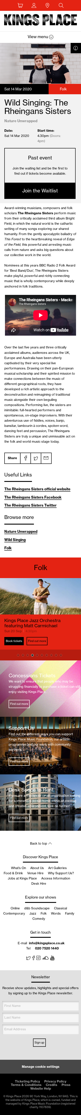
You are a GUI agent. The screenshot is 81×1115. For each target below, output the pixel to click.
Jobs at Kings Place (22, 878)
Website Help (40, 1088)
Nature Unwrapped (20, 531)
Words (56, 913)
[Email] (46, 458)
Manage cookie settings (40, 1067)
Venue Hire (35, 873)
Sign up (39, 1042)
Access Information (55, 878)
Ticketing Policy (27, 1081)
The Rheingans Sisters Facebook (33, 497)
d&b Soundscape (37, 908)
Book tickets (14, 641)
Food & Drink (13, 873)
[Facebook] (25, 458)
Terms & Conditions (26, 1085)
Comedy (38, 919)
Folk (8, 548)
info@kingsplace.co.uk (47, 943)
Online (15, 908)
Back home (40, 20)
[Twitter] (35, 458)
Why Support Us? (61, 873)
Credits (51, 1085)
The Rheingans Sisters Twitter (30, 505)
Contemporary (14, 913)
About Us (37, 868)
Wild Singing (15, 539)
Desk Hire (38, 883)
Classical (60, 908)
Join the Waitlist (40, 191)
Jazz (32, 913)
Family (69, 913)
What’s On (18, 868)
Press (66, 1085)
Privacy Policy (55, 1081)
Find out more (37, 641)
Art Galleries (57, 868)
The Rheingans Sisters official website (37, 489)
